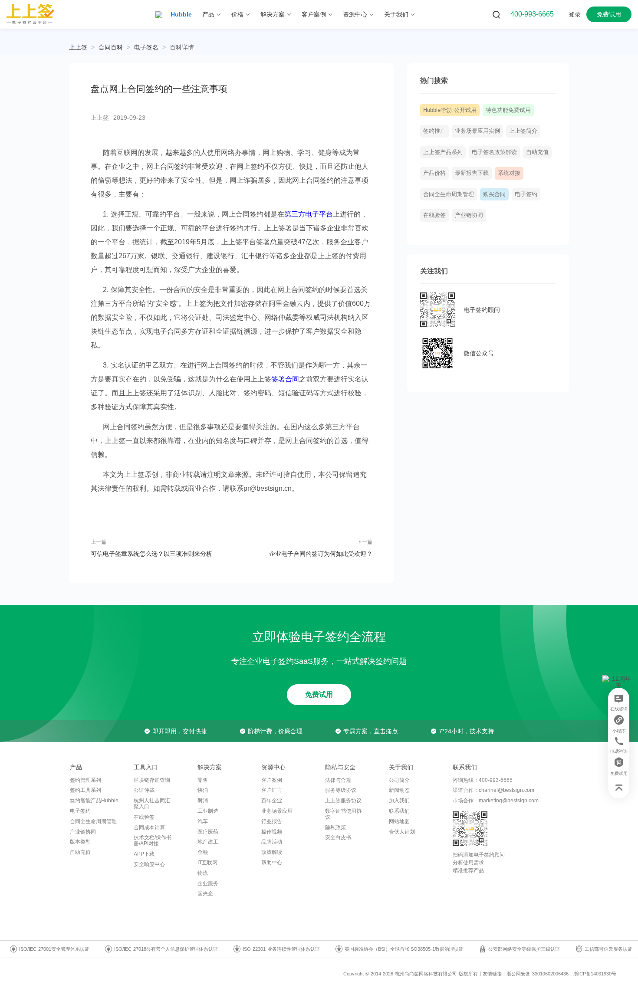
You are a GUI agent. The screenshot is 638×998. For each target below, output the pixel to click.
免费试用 (319, 694)
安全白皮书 (338, 837)
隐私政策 (335, 827)
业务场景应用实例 (477, 131)
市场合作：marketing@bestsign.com (496, 801)
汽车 (202, 821)
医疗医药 (207, 832)
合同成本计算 (149, 827)
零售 (202, 780)
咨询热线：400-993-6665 (483, 780)
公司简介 (399, 780)
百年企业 (271, 801)
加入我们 (399, 801)
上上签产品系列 (443, 152)
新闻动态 (399, 790)
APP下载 (144, 854)
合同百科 (111, 47)
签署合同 (285, 379)
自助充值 (537, 152)
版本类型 (80, 842)
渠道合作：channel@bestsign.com (493, 790)
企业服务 (207, 883)
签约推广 (434, 131)
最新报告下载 (472, 173)
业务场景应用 (277, 811)
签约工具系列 (85, 790)
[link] (111, 47)
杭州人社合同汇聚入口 (152, 804)
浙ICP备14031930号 (594, 973)
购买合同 (494, 194)
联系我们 (399, 811)
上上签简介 (523, 131)
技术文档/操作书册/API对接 (152, 840)
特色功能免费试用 (508, 110)
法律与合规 (338, 780)
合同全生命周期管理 (448, 194)
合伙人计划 (402, 832)
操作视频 (271, 832)
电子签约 (526, 194)
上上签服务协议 (343, 801)
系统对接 (509, 173)
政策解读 (271, 852)
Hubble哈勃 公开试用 (450, 110)
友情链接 (492, 973)
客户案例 (271, 780)
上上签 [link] (78, 47)
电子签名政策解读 (494, 152)
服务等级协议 (340, 790)
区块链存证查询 (152, 780)
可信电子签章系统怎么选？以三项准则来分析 (151, 553)
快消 (202, 790)
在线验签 (434, 215)
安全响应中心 (149, 864)
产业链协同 (469, 215)
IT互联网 (207, 863)
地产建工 (207, 842)
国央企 (205, 893)
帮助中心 (271, 863)
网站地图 (399, 821)
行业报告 (271, 821)
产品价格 (434, 173)
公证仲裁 (144, 790)
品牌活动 (271, 842)
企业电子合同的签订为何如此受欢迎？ (320, 553)
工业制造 (207, 811)
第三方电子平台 (308, 214)
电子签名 (146, 47)
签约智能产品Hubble (94, 801)
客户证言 (271, 790)
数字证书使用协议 (343, 814)
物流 (202, 873)
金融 (202, 852)
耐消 (202, 801)
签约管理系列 (85, 780)
